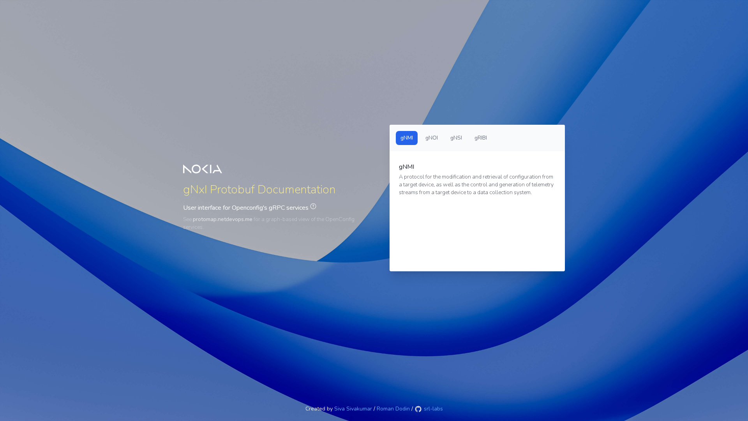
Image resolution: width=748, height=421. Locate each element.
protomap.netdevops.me (222, 219)
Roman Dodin (393, 408)
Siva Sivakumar (353, 408)
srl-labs (432, 408)
